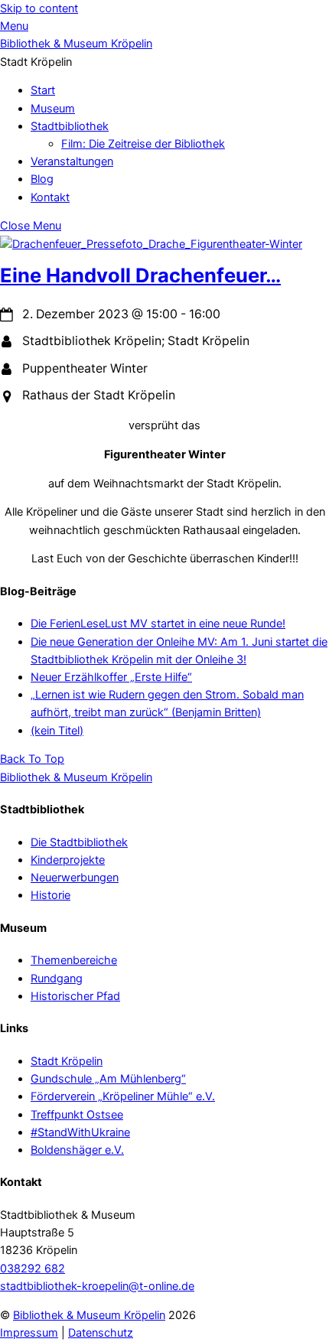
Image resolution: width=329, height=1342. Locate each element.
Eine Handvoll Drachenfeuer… (140, 275)
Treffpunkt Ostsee (77, 1115)
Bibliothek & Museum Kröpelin (89, 1315)
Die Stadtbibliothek (79, 842)
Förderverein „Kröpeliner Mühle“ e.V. (123, 1096)
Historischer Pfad (75, 996)
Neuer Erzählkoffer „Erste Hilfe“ (111, 677)
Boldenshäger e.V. (77, 1150)
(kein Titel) (57, 731)
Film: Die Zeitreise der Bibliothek (143, 144)
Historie (50, 895)
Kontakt (50, 197)
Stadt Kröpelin (67, 1061)
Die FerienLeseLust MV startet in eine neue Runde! (158, 623)
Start (43, 90)
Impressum (29, 1333)
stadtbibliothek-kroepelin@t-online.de (97, 1286)
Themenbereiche (74, 960)
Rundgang (57, 978)
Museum (53, 109)
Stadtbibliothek (70, 126)
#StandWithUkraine (80, 1132)
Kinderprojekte (68, 860)
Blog (42, 179)
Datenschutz (100, 1333)
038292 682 (32, 1268)
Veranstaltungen (72, 161)
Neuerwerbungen (75, 877)
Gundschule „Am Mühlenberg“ (108, 1079)
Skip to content (39, 8)
